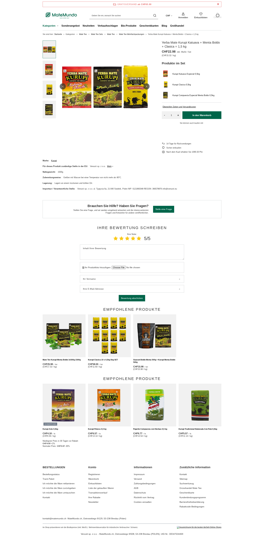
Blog (164, 25)
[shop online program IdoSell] (199, 527)
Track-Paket (48, 479)
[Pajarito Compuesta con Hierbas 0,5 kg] (154, 405)
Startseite (58, 34)
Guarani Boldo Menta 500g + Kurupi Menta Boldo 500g (154, 361)
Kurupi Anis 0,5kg (50, 429)
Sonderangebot (70, 25)
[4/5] (133, 238)
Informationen (143, 467)
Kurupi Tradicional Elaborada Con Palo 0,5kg (198, 429)
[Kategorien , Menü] (58, 26)
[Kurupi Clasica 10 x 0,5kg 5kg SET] (109, 335)
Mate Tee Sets (97, 34)
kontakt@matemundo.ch (54, 518)
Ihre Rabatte (94, 497)
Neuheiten (89, 25)
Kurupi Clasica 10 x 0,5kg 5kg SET (103, 360)
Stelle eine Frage (163, 209)
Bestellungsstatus (51, 474)
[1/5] (116, 238)
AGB (136, 488)
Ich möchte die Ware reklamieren (59, 483)
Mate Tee (83, 34)
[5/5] (139, 238)
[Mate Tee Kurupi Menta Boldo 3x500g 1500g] (64, 335)
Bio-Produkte (128, 25)
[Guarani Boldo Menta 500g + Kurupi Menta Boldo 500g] (154, 335)
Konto (92, 467)
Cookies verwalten (143, 502)
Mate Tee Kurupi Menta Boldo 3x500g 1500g (62, 360)
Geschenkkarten (149, 25)
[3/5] (127, 238)
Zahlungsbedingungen (145, 483)
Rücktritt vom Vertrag (144, 497)
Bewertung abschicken (132, 298)
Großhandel (177, 25)
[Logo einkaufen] (61, 16)
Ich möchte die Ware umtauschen (59, 492)
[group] (104, 86)
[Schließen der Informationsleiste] (218, 4)
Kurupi (54, 160)
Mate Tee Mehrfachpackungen (131, 34)
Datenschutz (140, 492)
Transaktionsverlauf (97, 492)
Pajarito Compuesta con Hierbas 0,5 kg (150, 429)
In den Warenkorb (202, 115)
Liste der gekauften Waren (101, 488)
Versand (138, 479)
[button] (63, 86)
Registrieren (94, 474)
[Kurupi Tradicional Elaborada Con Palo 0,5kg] (200, 405)
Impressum (139, 474)
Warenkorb (93, 479)
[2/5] (121, 238)
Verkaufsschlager (108, 25)
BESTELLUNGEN (54, 467)
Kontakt (46, 497)
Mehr (109, 166)
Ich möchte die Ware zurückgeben (59, 488)
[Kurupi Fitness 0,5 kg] (109, 405)
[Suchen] (154, 15)
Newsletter (93, 502)
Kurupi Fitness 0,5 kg (97, 429)
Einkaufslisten (95, 483)
